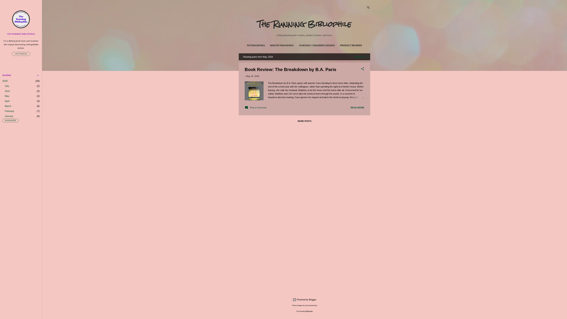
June (7, 91)
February (9, 111)
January (9, 116)
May (7, 96)
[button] (362, 69)
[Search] (368, 8)
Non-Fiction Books (282, 45)
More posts (304, 121)
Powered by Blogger (306, 299)
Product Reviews (351, 45)
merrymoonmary (311, 305)
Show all (360, 57)
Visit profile (21, 54)
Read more (357, 107)
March (8, 106)
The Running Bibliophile (304, 24)
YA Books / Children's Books (317, 45)
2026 (5, 81)
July (7, 86)
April (7, 101)
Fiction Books (256, 45)
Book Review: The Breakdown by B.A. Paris (290, 69)
